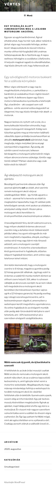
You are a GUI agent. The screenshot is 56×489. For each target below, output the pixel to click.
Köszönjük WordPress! (14, 482)
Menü (29, 15)
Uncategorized (11, 466)
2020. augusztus (12, 449)
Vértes (12, 4)
